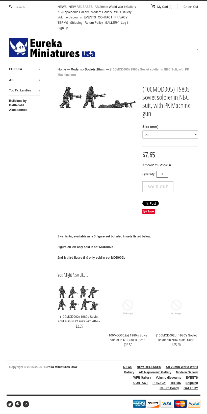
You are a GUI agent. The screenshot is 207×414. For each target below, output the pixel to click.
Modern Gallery (101, 12)
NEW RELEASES (81, 6)
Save (150, 211)
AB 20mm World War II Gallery (115, 6)
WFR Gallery (123, 12)
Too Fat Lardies (24, 90)
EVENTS (90, 17)
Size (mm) (150, 126)
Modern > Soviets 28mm (88, 69)
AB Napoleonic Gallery (73, 12)
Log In (125, 22)
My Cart (164, 6)
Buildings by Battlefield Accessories (18, 105)
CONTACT (105, 17)
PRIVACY (120, 17)
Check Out (191, 6)
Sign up (63, 28)
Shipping (76, 22)
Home (62, 69)
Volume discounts (70, 17)
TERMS (63, 22)
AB (24, 80)
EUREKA (24, 69)
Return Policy (94, 22)
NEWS (62, 6)
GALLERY (112, 22)
